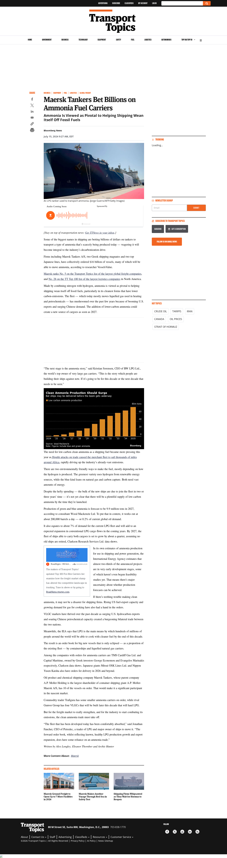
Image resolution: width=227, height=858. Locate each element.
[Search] (207, 3)
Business (65, 39)
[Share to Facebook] (32, 99)
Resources (99, 837)
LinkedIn (190, 832)
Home (30, 39)
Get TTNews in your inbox (99, 232)
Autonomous (166, 39)
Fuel (132, 39)
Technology (83, 39)
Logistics (147, 39)
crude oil (160, 311)
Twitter (175, 832)
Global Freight (85, 93)
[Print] (32, 130)
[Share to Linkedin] (32, 112)
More (200, 40)
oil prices (176, 319)
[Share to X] (32, 106)
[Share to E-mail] (32, 118)
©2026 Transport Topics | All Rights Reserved (44, 840)
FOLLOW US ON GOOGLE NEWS (167, 241)
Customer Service (121, 837)
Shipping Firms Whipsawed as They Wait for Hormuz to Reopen (128, 796)
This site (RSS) (197, 832)
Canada (159, 319)
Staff (52, 837)
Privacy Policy (77, 840)
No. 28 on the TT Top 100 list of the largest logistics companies (84, 279)
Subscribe (116, 3)
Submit (196, 207)
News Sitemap (105, 840)
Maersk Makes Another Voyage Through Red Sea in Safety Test (93, 796)
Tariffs (176, 311)
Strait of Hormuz (165, 326)
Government (47, 39)
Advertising (102, 3)
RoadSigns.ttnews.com (57, 591)
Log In (154, 3)
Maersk (75, 756)
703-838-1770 (118, 827)
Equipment (102, 39)
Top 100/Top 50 (186, 39)
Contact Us (38, 837)
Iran (189, 311)
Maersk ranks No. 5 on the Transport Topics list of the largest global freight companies (92, 273)
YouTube (182, 832)
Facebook (167, 832)
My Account (142, 3)
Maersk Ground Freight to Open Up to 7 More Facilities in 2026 (58, 796)
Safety (118, 39)
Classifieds (129, 3)
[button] (32, 124)
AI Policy (91, 840)
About (24, 837)
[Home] (113, 21)
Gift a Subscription (179, 228)
